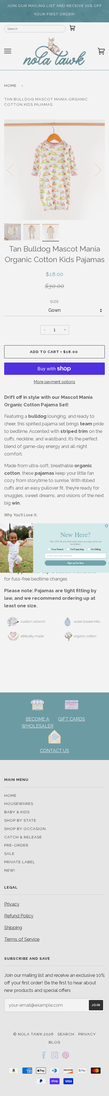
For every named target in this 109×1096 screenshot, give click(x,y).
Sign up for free (75, 563)
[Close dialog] (106, 525)
